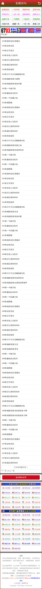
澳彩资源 (7, 515)
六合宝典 (27, 497)
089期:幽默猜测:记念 (10, 344)
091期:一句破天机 (9, 221)
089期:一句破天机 (9, 354)
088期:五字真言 (8, 382)
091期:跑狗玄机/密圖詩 (11, 174)
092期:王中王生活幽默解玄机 (13, 140)
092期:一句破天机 (9, 155)
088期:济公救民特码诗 (10, 392)
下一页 (3, 471)
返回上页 (39, 3)
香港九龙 (17, 497)
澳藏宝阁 (7, 544)
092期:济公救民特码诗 (10, 126)
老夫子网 (17, 539)
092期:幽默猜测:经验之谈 (12, 145)
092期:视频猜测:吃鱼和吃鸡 (13, 150)
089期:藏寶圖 (7, 368)
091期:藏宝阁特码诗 (10, 197)
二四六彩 (27, 502)
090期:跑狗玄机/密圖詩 (11, 240)
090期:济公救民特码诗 (10, 259)
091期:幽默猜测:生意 (10, 212)
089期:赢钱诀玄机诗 (10, 359)
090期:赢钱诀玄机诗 (10, 292)
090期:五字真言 (8, 250)
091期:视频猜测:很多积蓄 (12, 216)
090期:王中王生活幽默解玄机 (13, 273)
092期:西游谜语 (8, 136)
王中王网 (37, 515)
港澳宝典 (7, 524)
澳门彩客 (27, 515)
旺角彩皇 (7, 493)
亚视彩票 (17, 502)
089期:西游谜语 (8, 335)
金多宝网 (37, 524)
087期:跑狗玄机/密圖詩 (11, 439)
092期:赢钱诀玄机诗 (10, 160)
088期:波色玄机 (8, 377)
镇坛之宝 (7, 497)
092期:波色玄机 (8, 112)
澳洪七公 (17, 544)
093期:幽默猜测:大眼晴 (11, 79)
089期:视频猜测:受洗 (10, 349)
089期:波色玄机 (8, 311)
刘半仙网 (17, 529)
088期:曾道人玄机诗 (10, 387)
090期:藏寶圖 (7, 302)
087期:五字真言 (8, 449)
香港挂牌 (17, 488)
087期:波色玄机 (8, 444)
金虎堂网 (7, 534)
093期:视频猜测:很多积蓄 (12, 84)
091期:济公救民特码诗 (10, 193)
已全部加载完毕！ (21, 467)
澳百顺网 (27, 544)
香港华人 (37, 497)
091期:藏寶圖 (7, 235)
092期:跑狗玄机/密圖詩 (11, 107)
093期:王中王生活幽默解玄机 (13, 74)
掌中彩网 (37, 529)
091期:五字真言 (8, 183)
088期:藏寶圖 (7, 434)
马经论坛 (7, 539)
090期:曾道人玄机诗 (10, 254)
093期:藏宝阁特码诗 (10, 65)
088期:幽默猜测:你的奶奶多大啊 (14, 411)
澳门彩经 (17, 520)
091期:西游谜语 (8, 202)
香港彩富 (37, 507)
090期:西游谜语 (8, 268)
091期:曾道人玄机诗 (10, 188)
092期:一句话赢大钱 (10, 164)
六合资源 (7, 488)
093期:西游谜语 (8, 69)
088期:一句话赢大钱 (10, 429)
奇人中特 (37, 544)
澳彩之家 (17, 515)
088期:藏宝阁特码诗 (10, 396)
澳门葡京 (27, 520)
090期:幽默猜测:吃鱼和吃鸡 (13, 278)
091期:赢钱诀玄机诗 (10, 226)
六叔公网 (17, 507)
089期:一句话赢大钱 (10, 363)
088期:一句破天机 (9, 420)
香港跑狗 (37, 488)
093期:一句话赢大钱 (10, 98)
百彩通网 (27, 534)
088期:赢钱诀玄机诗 (10, 425)
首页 (2, 3)
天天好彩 (27, 507)
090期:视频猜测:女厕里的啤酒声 (14, 283)
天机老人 (37, 539)
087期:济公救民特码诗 (10, 458)
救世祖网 (27, 529)
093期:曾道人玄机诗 (10, 55)
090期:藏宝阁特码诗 (10, 264)
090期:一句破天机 (9, 287)
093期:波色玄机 (8, 46)
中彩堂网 (27, 539)
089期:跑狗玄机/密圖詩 (11, 306)
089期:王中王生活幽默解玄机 (13, 339)
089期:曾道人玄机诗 (10, 321)
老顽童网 (27, 524)
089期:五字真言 (8, 316)
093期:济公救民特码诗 (10, 60)
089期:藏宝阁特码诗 (10, 330)
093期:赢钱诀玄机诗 (10, 93)
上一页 (12, 471)
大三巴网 (17, 534)
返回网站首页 (21, 477)
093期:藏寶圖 (7, 103)
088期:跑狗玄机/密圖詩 (11, 373)
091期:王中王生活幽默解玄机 (13, 207)
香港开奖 (37, 502)
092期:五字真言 (8, 117)
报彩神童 (17, 548)
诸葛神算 (7, 529)
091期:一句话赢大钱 (10, 230)
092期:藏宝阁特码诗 (10, 131)
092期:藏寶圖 (7, 169)
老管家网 (17, 524)
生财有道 (7, 502)
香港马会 (17, 493)
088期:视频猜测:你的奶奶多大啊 (14, 415)
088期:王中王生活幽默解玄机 (13, 406)
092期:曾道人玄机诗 (10, 122)
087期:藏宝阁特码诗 (10, 463)
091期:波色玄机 (8, 178)
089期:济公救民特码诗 (10, 325)
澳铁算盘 (7, 548)
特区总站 (27, 488)
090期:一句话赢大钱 (10, 297)
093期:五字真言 (8, 51)
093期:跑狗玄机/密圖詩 (11, 41)
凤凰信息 (37, 493)
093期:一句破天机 (9, 88)
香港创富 (7, 507)
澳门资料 (7, 520)
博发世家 (27, 493)
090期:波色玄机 (8, 245)
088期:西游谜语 (8, 401)
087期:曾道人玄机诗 (10, 453)
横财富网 (37, 534)
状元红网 (37, 520)
